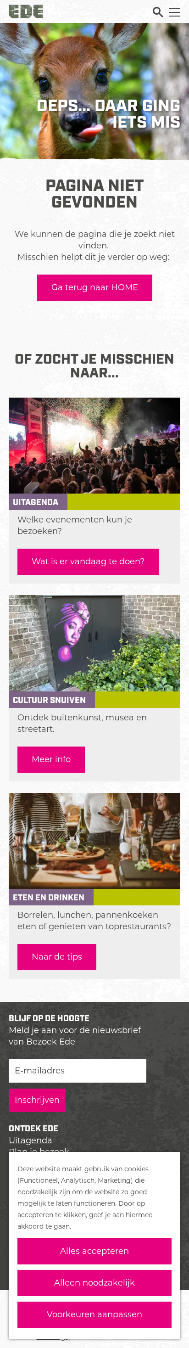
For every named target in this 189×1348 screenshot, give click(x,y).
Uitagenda (30, 1140)
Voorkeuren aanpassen (94, 1314)
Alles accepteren (94, 1251)
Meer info (51, 759)
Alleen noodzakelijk (94, 1283)
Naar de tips (57, 957)
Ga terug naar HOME (94, 287)
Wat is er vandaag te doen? (88, 561)
